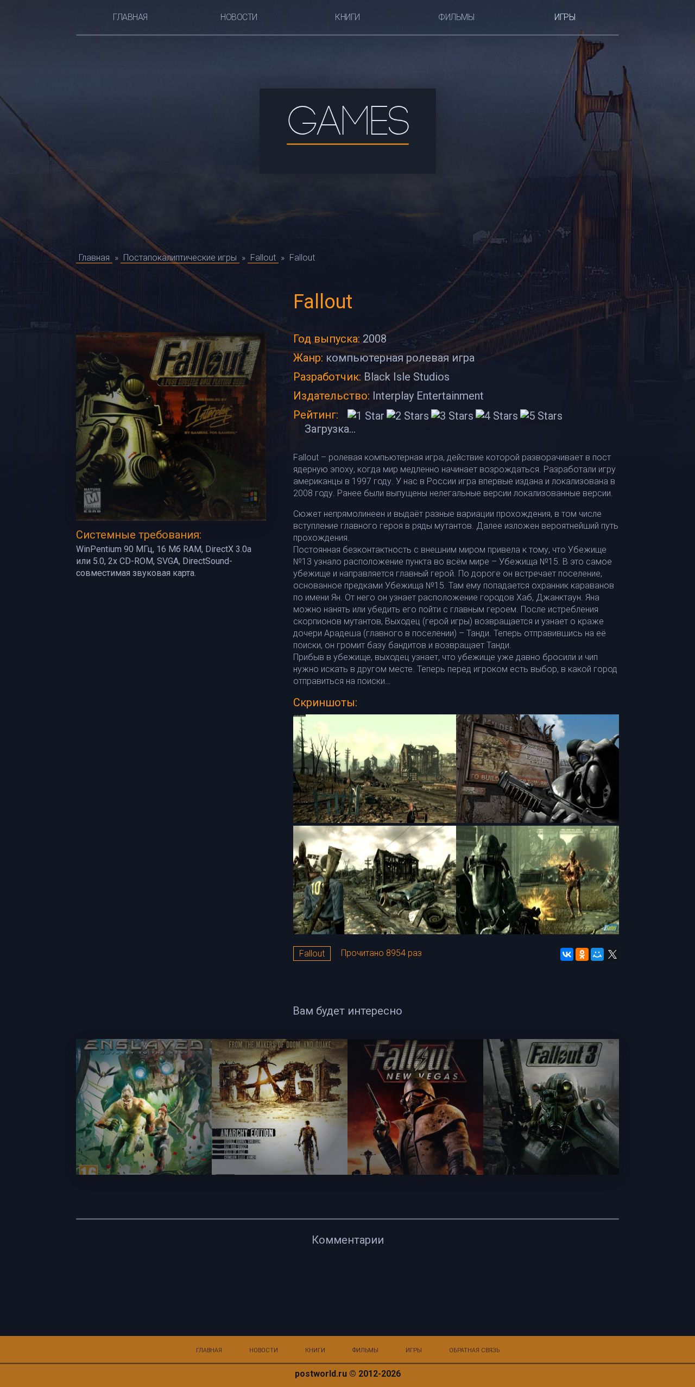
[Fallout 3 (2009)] (551, 1107)
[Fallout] (374, 770)
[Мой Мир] (597, 954)
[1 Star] (366, 415)
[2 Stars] (408, 415)
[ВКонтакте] (566, 954)
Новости (238, 17)
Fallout (312, 953)
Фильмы (456, 17)
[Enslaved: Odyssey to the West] (144, 1107)
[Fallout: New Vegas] (415, 1107)
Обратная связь (474, 1350)
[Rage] (280, 1107)
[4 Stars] (497, 415)
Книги (347, 17)
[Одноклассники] (582, 954)
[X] (612, 954)
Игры (564, 17)
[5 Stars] (541, 415)
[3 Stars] (452, 415)
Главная (130, 17)
